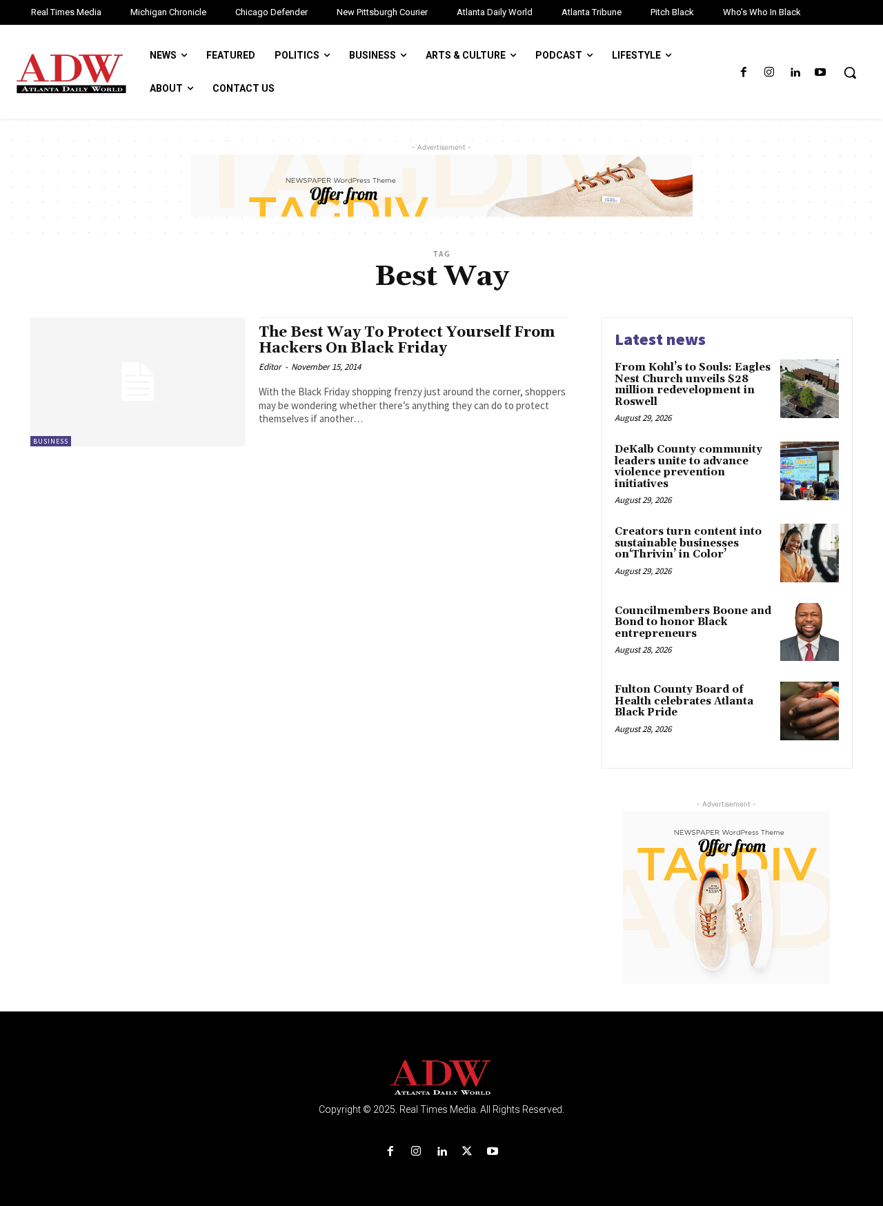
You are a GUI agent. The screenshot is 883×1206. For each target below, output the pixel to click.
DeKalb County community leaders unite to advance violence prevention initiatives (688, 467)
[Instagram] (769, 72)
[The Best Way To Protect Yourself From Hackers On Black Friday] (137, 381)
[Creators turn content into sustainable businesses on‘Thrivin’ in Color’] (809, 553)
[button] (849, 72)
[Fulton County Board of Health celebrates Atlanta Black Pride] (809, 711)
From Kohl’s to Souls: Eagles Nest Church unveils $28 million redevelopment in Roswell (693, 384)
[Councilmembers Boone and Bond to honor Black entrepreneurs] (809, 632)
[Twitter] (467, 1152)
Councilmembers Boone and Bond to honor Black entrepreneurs (693, 622)
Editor (270, 367)
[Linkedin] (795, 72)
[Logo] (441, 1078)
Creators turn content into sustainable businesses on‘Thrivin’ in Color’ (688, 543)
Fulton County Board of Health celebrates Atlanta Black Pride (684, 701)
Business (50, 441)
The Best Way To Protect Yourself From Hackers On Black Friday (407, 340)
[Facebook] (743, 72)
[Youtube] (820, 72)
